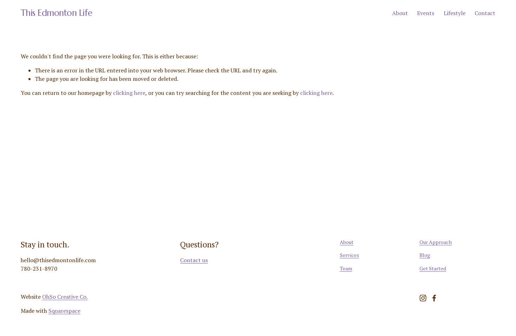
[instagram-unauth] (422, 298)
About (400, 13)
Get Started (432, 268)
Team (346, 268)
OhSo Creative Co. (65, 297)
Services (349, 255)
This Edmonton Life (56, 12)
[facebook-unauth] (434, 298)
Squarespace (64, 311)
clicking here (129, 93)
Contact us (194, 260)
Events (425, 13)
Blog (424, 255)
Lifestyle (454, 13)
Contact (485, 13)
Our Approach (435, 242)
